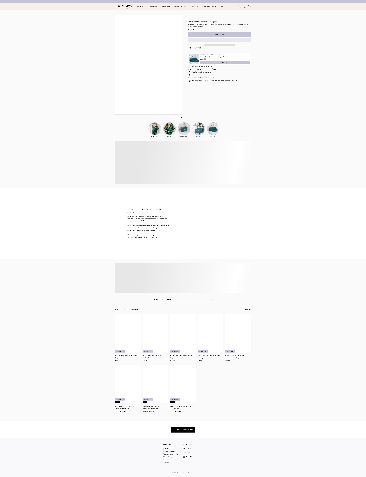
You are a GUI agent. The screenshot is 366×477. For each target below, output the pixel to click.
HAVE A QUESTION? (162, 299)
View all (248, 309)
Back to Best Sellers (184, 430)
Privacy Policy (167, 457)
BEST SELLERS (165, 6)
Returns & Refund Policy (171, 454)
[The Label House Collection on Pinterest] (191, 456)
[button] (219, 40)
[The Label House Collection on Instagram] (184, 456)
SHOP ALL (140, 6)
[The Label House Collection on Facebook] (187, 456)
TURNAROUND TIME (180, 6)
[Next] (181, 117)
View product (224, 62)
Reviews (165, 460)
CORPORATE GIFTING (209, 6)
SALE (221, 6)
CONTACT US (194, 6)
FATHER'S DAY (152, 6)
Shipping (166, 463)
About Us (166, 448)
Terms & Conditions (169, 451)
